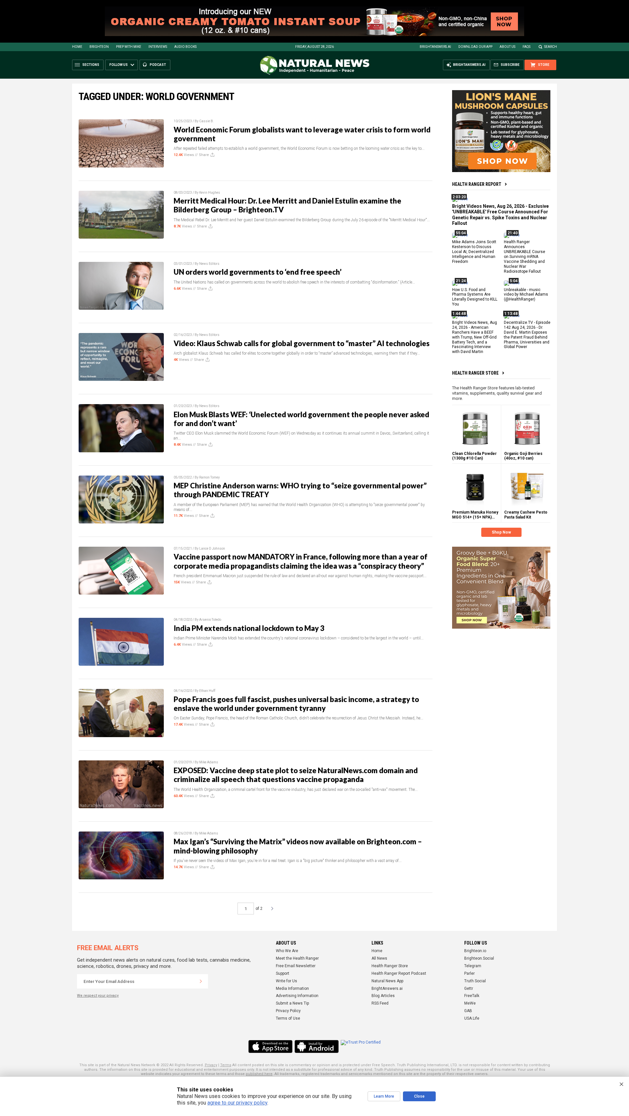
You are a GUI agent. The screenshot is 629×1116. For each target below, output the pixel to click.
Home (77, 47)
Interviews (157, 47)
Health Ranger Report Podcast (399, 973)
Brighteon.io (475, 951)
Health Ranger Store (475, 373)
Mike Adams (208, 762)
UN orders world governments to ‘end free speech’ (257, 271)
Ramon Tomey (209, 477)
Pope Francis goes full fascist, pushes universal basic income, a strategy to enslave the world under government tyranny (296, 704)
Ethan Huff (207, 691)
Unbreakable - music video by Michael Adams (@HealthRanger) (526, 294)
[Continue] (201, 981)
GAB (468, 1010)
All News (379, 958)
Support (282, 973)
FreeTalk (471, 995)
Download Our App (475, 47)
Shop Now (501, 532)
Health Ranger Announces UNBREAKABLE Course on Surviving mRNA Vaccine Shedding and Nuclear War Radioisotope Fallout (524, 256)
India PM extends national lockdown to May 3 (249, 628)
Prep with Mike (128, 47)
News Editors (209, 263)
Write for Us (286, 981)
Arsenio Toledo (210, 619)
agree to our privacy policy (237, 1103)
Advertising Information (297, 995)
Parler (469, 973)
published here (259, 1074)
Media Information (292, 988)
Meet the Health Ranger (297, 958)
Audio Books (185, 47)
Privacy (211, 1065)
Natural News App (387, 981)
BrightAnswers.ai (435, 47)
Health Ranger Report (476, 184)
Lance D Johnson (212, 548)
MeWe (470, 1003)
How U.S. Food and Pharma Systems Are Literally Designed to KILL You (474, 296)
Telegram (472, 966)
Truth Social (475, 981)
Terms (225, 1065)
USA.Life (471, 1018)
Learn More (384, 1096)
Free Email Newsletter (295, 966)
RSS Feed (380, 1003)
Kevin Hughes (209, 192)
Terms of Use (288, 1018)
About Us (507, 47)
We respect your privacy (98, 995)
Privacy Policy (288, 1010)
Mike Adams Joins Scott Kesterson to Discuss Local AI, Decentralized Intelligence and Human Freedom (474, 252)
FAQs (526, 47)
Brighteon (99, 47)
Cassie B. (206, 121)
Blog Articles (383, 995)
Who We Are (287, 951)
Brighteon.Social (479, 958)
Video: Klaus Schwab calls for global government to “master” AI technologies (301, 343)
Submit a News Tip (292, 1003)
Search (550, 47)
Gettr (468, 988)
